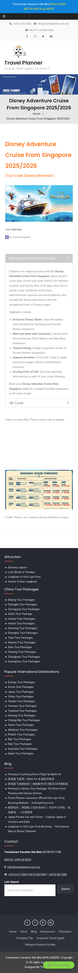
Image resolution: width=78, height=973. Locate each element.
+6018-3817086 (57, 874)
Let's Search (11, 881)
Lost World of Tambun (21, 572)
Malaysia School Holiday (40, 944)
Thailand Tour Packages (22, 710)
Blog (33, 931)
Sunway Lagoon (17, 567)
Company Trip (24, 938)
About (23, 931)
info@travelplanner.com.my (53, 24)
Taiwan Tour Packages (21, 701)
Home (13, 931)
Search (65, 889)
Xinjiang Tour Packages (22, 651)
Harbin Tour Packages (21, 623)
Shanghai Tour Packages (23, 633)
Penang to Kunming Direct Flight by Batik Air (34, 774)
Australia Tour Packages (23, 748)
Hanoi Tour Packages (21, 725)
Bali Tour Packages (19, 739)
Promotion (65, 931)
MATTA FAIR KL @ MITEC (39, 8)
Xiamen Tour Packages (22, 642)
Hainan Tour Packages (21, 618)
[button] (58, 965)
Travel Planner (23, 62)
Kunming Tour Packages (22, 628)
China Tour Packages (21, 696)
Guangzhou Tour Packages (24, 661)
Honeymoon (47, 931)
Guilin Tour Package (20, 614)
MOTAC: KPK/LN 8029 (17, 859)
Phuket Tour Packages (21, 734)
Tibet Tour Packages (20, 637)
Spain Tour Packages (20, 753)
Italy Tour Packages (20, 744)
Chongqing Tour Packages (24, 609)
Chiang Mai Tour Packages (24, 720)
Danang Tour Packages (22, 715)
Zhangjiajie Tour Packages (24, 656)
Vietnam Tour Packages (22, 706)
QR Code (16, 403)
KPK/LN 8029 (58, 4)
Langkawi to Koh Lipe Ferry (24, 576)
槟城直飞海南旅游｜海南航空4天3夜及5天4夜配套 (38, 783)
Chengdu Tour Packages (22, 604)
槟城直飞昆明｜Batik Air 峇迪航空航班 (31, 779)
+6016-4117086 (17, 874)
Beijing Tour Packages (21, 599)
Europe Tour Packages (21, 682)
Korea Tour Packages (21, 687)
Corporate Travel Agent (50, 938)
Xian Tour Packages (20, 647)
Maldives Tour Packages (23, 729)
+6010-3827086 (22, 24)
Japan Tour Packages (21, 691)
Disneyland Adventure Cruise (32, 258)
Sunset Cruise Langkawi (22, 581)
